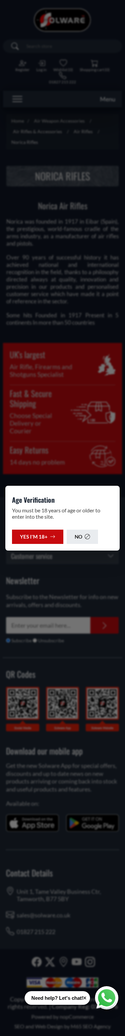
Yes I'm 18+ (34, 537)
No (78, 537)
